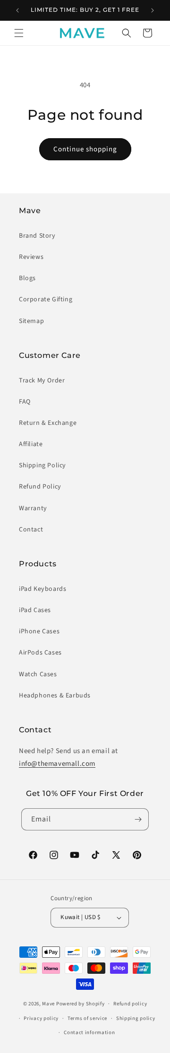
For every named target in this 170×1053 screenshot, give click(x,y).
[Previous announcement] (17, 10)
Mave (48, 1003)
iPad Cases (35, 610)
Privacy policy (41, 1018)
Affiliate (30, 444)
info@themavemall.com (57, 764)
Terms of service (87, 1018)
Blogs (27, 278)
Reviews (31, 257)
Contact (31, 529)
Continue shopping (85, 149)
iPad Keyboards (42, 589)
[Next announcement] (152, 10)
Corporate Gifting (45, 299)
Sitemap (31, 321)
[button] (18, 33)
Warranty (33, 508)
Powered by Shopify (80, 1003)
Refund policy (130, 1003)
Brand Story (37, 235)
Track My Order (42, 380)
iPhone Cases (39, 631)
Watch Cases (38, 674)
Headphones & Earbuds (55, 695)
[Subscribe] (138, 819)
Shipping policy (135, 1018)
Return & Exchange (47, 423)
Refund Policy (40, 486)
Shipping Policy (42, 465)
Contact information (89, 1032)
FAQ (25, 401)
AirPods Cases (40, 652)
